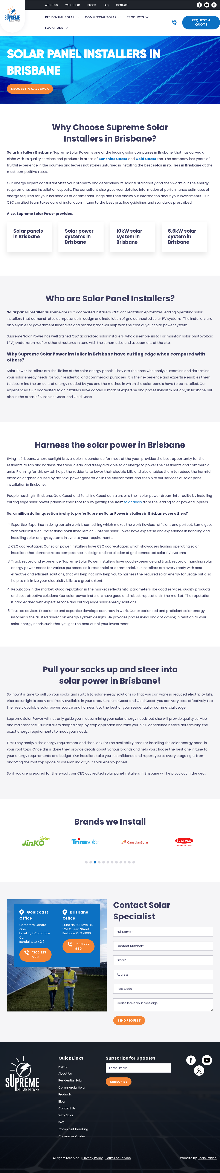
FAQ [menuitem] (106, 5)
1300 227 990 (38, 954)
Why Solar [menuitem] (72, 5)
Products (135, 17)
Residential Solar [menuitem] (70, 1080)
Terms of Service (118, 1158)
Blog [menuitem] (61, 1101)
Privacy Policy (92, 1158)
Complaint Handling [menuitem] (73, 1129)
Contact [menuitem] (122, 5)
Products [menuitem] (65, 1094)
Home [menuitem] (62, 1067)
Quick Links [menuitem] (70, 1058)
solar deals (133, 502)
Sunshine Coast (113, 158)
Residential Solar (60, 17)
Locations (54, 28)
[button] (86, 862)
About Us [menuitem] (51, 5)
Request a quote (201, 22)
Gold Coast (146, 158)
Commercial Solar (100, 17)
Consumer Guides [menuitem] (72, 1136)
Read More (29, 236)
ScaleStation (207, 1158)
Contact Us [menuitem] (66, 1108)
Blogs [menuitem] (91, 5)
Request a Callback (30, 89)
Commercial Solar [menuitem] (72, 1087)
